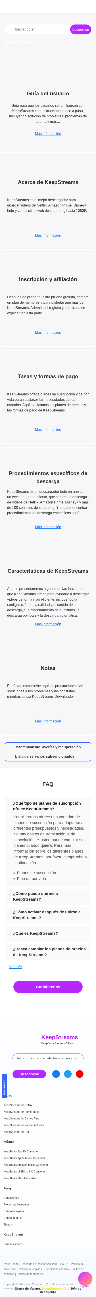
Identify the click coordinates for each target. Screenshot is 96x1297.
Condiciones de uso (56, 1269)
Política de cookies (30, 1269)
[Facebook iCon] (56, 1074)
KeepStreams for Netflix (18, 1105)
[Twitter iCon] (68, 1074)
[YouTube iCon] (79, 1074)
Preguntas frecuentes (16, 1204)
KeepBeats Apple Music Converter (24, 1158)
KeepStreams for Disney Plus (21, 1118)
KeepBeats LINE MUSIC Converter (25, 1171)
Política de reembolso (30, 1274)
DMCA (64, 1264)
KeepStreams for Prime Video (22, 1111)
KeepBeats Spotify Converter (21, 1151)
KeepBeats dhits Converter (20, 1178)
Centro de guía (13, 1217)
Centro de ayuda (14, 1211)
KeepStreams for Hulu (17, 1131)
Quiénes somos (13, 1244)
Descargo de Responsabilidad (39, 1264)
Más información (48, 134)
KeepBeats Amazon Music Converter (26, 1164)
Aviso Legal (11, 1264)
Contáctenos (48, 987)
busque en (80, 29)
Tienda (8, 1224)
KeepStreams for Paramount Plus (24, 1125)
